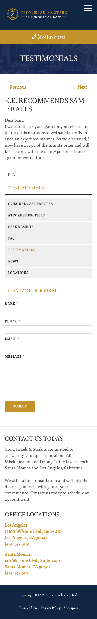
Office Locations (32, 514)
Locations (18, 273)
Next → (85, 87)
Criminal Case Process (30, 204)
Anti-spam (70, 608)
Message (15, 357)
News (13, 261)
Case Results (21, 227)
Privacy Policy (51, 608)
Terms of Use (28, 608)
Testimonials (26, 188)
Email (12, 339)
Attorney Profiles (26, 216)
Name (11, 304)
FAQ (11, 238)
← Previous (15, 87)
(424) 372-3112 (51, 37)
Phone (12, 321)
